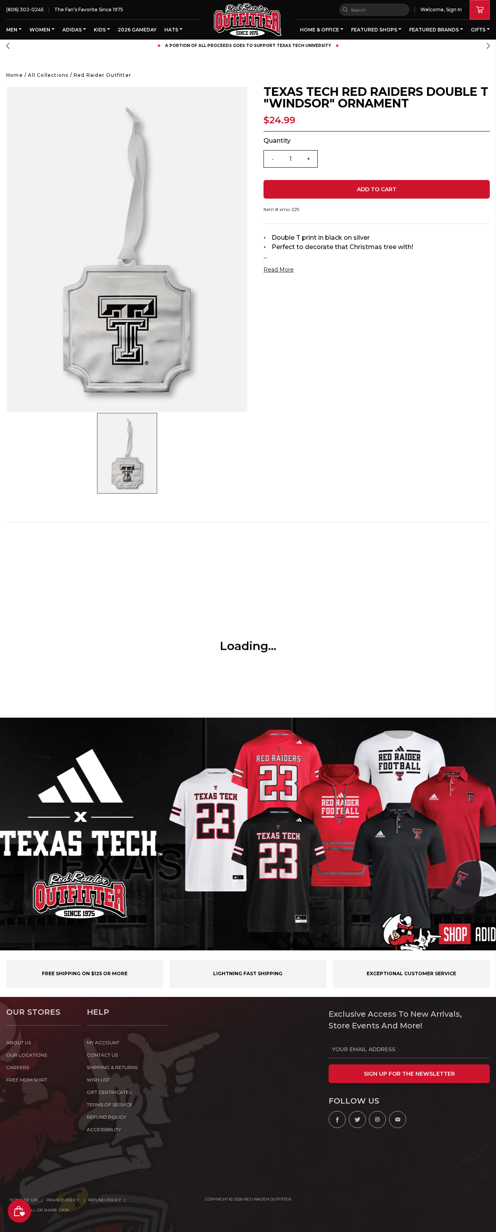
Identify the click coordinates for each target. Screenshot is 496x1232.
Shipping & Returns (112, 1067)
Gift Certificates (109, 1092)
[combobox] (374, 10)
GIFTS (479, 30)
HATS (171, 30)
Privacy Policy (63, 1200)
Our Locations (26, 1055)
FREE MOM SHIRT (26, 1080)
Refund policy (106, 1117)
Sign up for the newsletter (409, 1073)
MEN (12, 30)
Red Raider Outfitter (102, 75)
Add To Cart (376, 189)
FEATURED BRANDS (434, 30)
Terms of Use (24, 1200)
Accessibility (104, 1129)
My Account (103, 1042)
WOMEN (40, 30)
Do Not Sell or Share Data (39, 1210)
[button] (7, 45)
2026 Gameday (137, 30)
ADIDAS (72, 30)
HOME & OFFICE (320, 30)
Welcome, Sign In (441, 9)
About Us (18, 1042)
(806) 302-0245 (25, 9)
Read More (279, 269)
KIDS (100, 30)
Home (14, 75)
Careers (17, 1067)
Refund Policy (104, 1200)
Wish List (98, 1080)
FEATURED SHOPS (374, 30)
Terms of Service (110, 1104)
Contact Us (102, 1055)
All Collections (48, 75)
